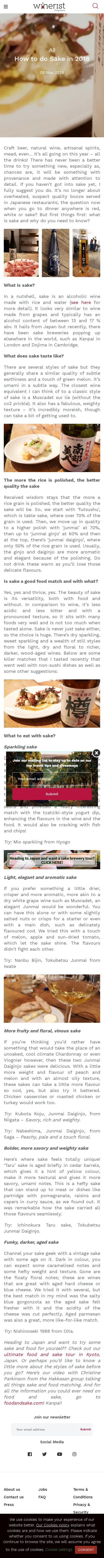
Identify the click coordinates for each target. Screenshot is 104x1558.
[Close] (96, 752)
